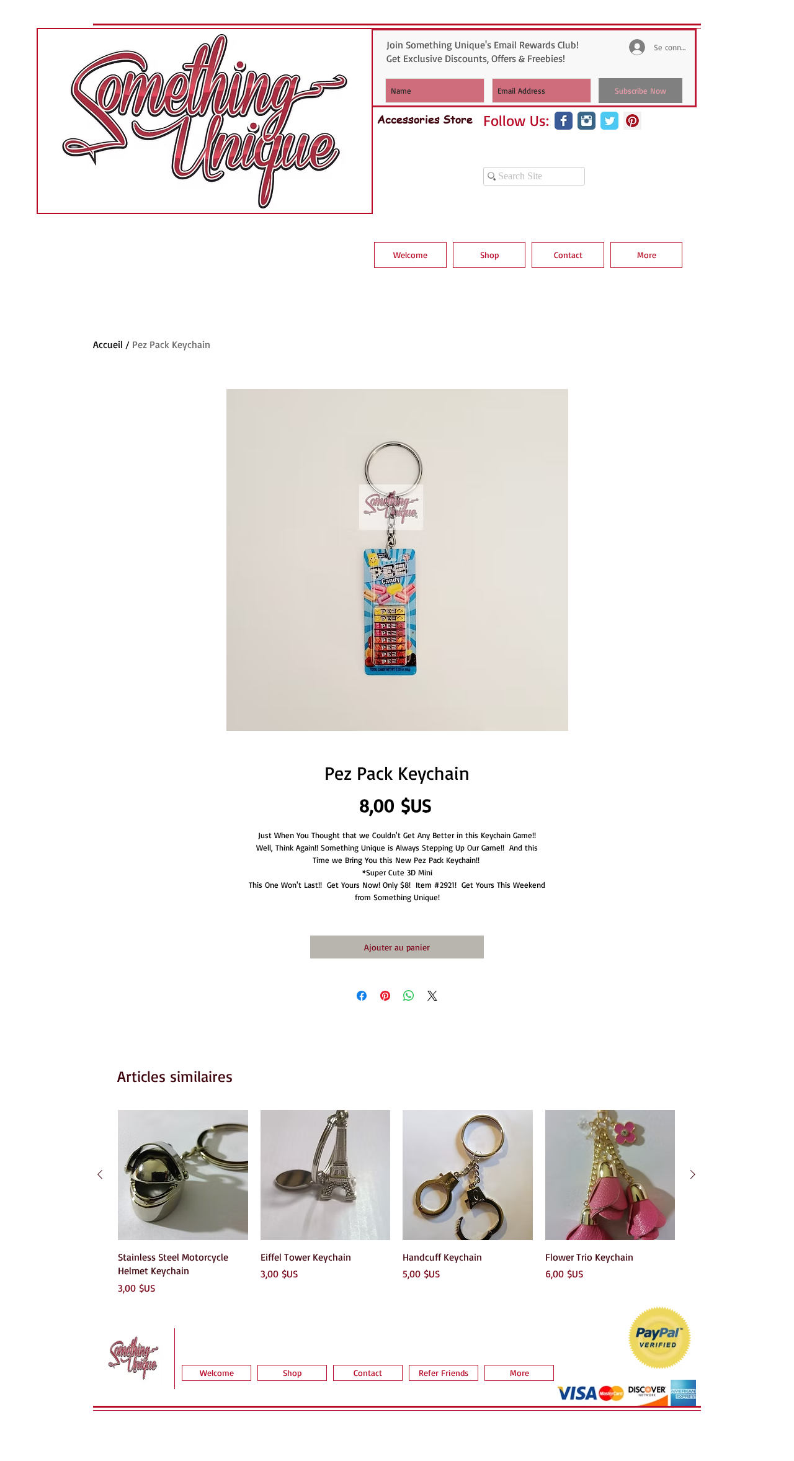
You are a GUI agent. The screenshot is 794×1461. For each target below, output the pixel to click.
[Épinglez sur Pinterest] (385, 995)
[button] (489, 255)
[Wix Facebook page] (564, 121)
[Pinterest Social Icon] (632, 121)
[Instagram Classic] (587, 121)
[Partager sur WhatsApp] (408, 995)
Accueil (108, 344)
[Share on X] (432, 995)
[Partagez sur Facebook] (361, 995)
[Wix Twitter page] (609, 121)
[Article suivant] (692, 1174)
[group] (396, 1202)
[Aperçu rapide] (183, 1175)
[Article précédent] (99, 1174)
